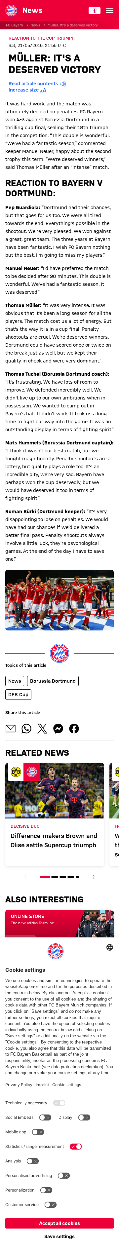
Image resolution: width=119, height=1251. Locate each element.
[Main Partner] (94, 10)
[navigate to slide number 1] (45, 877)
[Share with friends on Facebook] (74, 728)
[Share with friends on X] (42, 728)
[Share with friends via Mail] (10, 728)
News (35, 25)
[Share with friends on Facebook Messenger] (58, 728)
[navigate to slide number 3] (63, 877)
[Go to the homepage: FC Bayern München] (11, 11)
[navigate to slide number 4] (70, 877)
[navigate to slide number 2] (55, 877)
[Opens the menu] (110, 11)
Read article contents (33, 83)
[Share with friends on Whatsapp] (26, 728)
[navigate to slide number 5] (77, 877)
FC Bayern (14, 25)
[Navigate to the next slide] (93, 877)
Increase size (24, 90)
